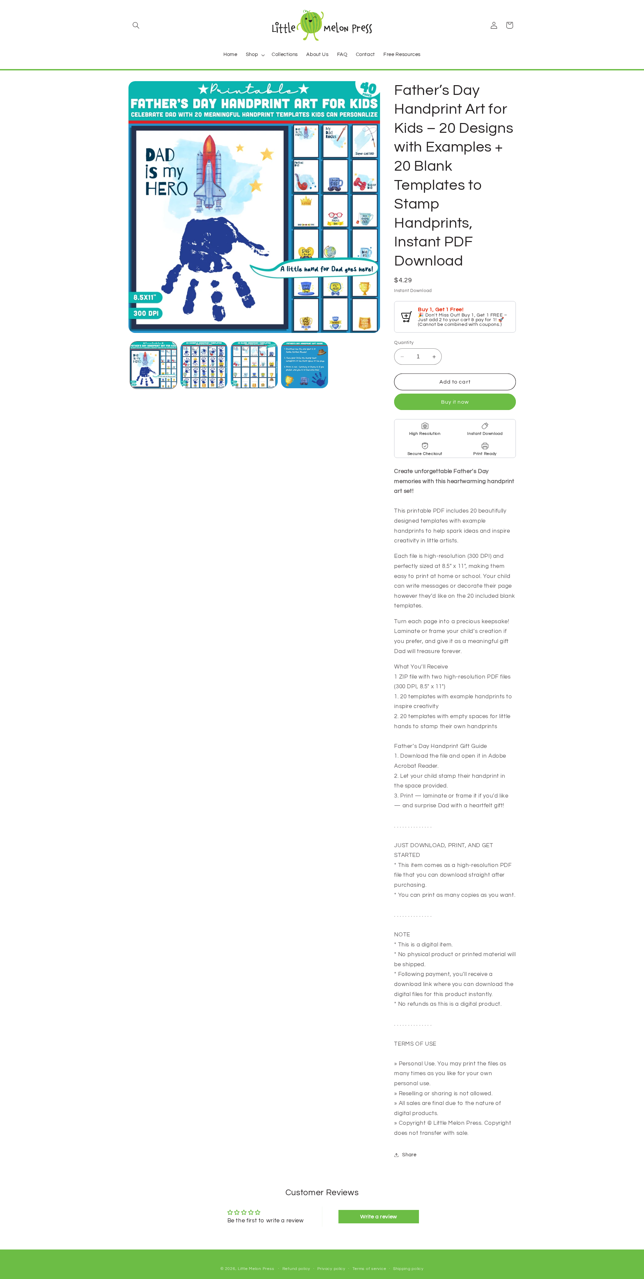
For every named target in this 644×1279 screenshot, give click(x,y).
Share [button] (409, 1154)
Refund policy (296, 1269)
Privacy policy (331, 1269)
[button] (136, 25)
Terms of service (369, 1269)
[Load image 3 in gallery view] (254, 365)
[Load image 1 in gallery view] (153, 365)
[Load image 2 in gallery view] (203, 365)
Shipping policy (408, 1269)
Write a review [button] (378, 1216)
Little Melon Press (256, 1268)
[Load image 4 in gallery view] (304, 365)
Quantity (404, 343)
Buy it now (455, 402)
